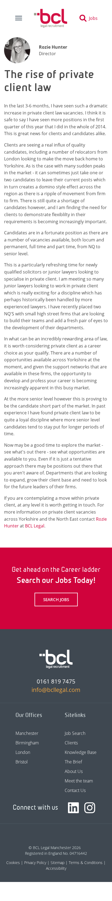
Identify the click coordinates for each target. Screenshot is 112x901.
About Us (74, 771)
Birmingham (27, 743)
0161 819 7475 (56, 681)
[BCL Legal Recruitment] (56, 659)
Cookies (13, 862)
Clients (71, 743)
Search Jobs (56, 599)
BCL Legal (34, 526)
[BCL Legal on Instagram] (89, 807)
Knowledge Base (81, 752)
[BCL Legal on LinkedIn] (73, 807)
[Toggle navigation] (18, 18)
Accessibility (56, 868)
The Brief (73, 762)
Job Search (75, 733)
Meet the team (79, 781)
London (22, 752)
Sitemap (57, 862)
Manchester (26, 733)
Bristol (21, 762)
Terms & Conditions (85, 862)
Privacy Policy (35, 862)
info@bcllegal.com (56, 690)
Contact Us (75, 790)
